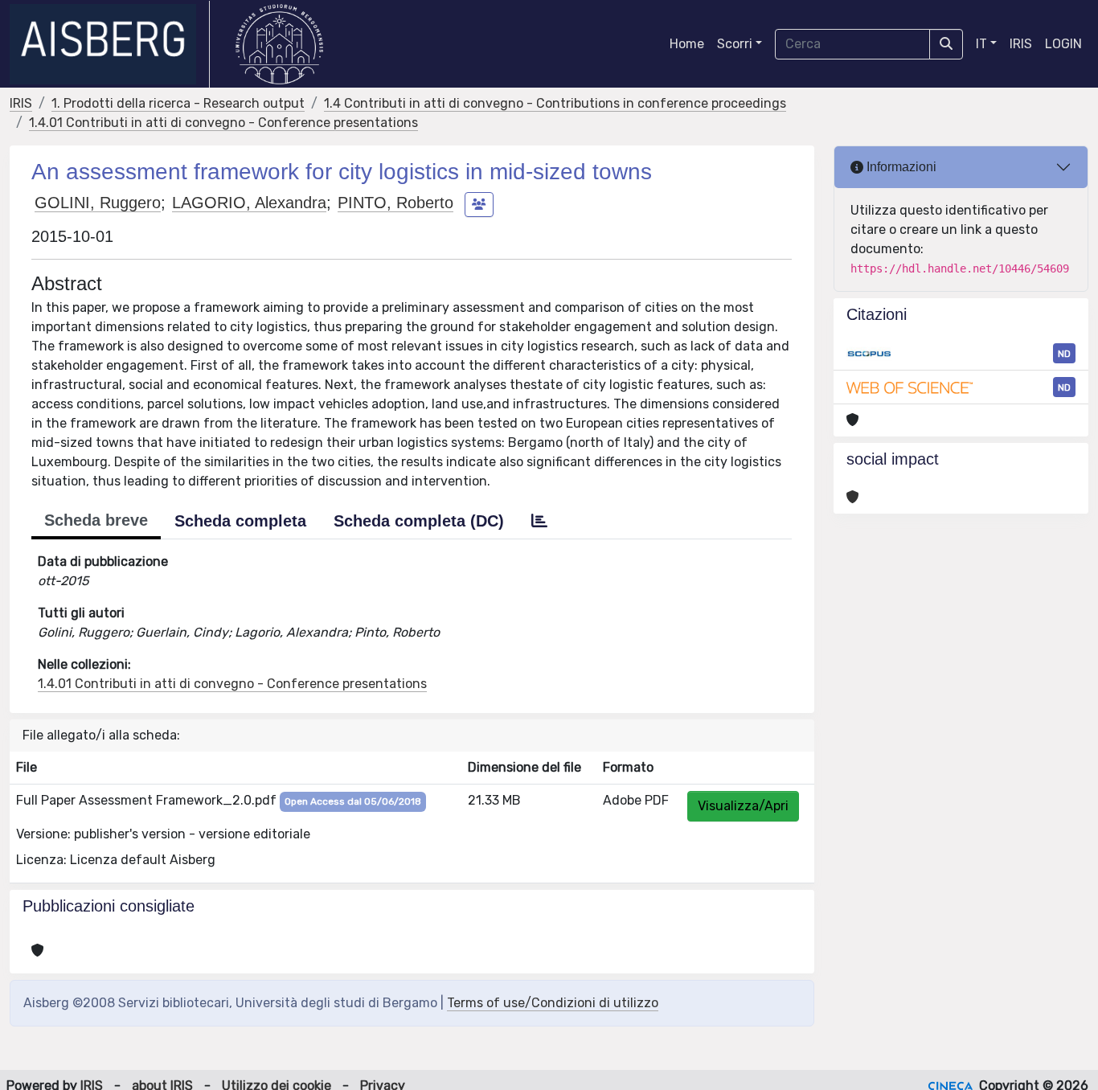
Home (687, 43)
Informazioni (899, 167)
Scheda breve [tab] (96, 520)
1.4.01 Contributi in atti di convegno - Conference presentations (223, 122)
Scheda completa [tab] (240, 521)
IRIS (1021, 43)
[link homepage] (110, 44)
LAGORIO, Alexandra (249, 202)
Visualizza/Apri (743, 805)
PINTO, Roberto (395, 202)
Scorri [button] (734, 43)
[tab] (539, 521)
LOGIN (1063, 43)
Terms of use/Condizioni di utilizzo (552, 1002)
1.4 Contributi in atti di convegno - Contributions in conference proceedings (555, 103)
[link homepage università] (279, 44)
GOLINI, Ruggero (98, 202)
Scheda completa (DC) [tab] (419, 521)
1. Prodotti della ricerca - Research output (178, 103)
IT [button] (981, 43)
